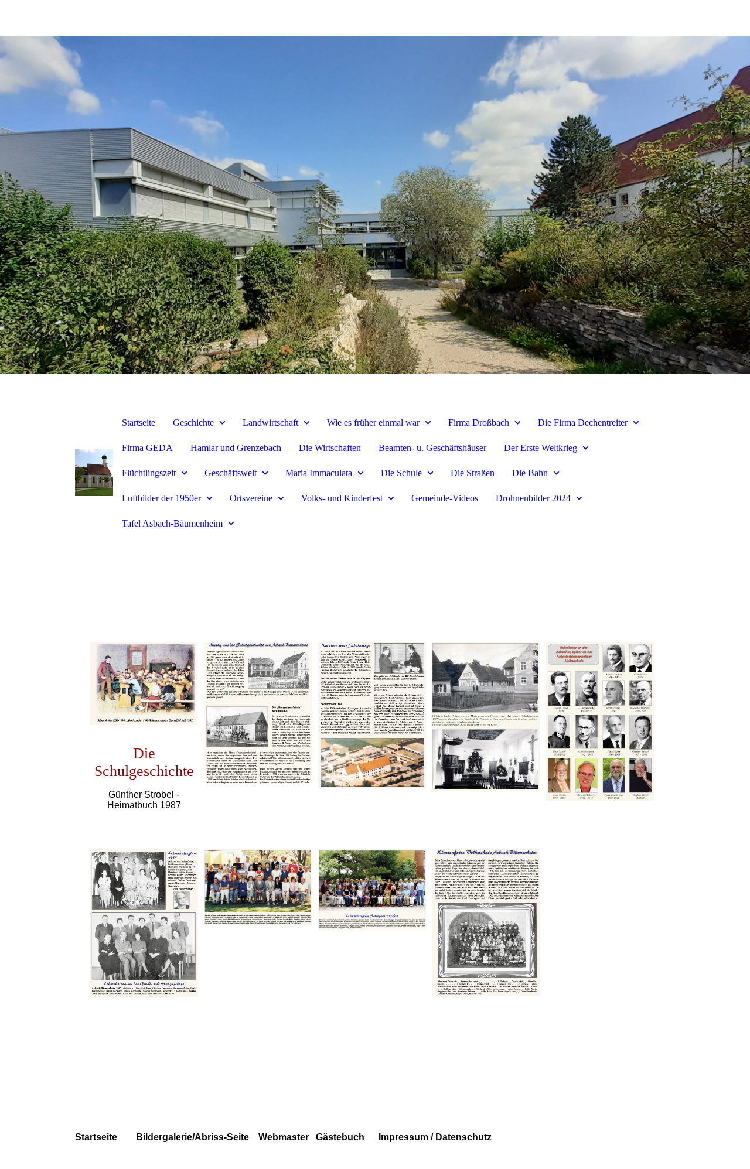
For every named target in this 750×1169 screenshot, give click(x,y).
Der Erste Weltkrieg (540, 448)
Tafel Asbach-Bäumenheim (172, 523)
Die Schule (401, 473)
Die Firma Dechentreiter (583, 423)
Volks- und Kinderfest (342, 498)
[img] (375, 205)
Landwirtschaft (270, 423)
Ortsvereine (251, 498)
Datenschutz (462, 1137)
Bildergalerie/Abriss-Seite (193, 1137)
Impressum (402, 1137)
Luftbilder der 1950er (161, 498)
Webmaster (282, 1137)
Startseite (138, 423)
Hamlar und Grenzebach (235, 448)
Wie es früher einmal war (373, 423)
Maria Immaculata (318, 473)
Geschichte (193, 423)
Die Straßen (473, 473)
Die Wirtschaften (330, 448)
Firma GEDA (147, 448)
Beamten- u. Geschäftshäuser (432, 448)
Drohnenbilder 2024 (533, 498)
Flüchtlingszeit (149, 473)
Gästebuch (340, 1137)
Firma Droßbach (478, 423)
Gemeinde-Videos (444, 498)
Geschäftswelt (230, 473)
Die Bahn (530, 473)
